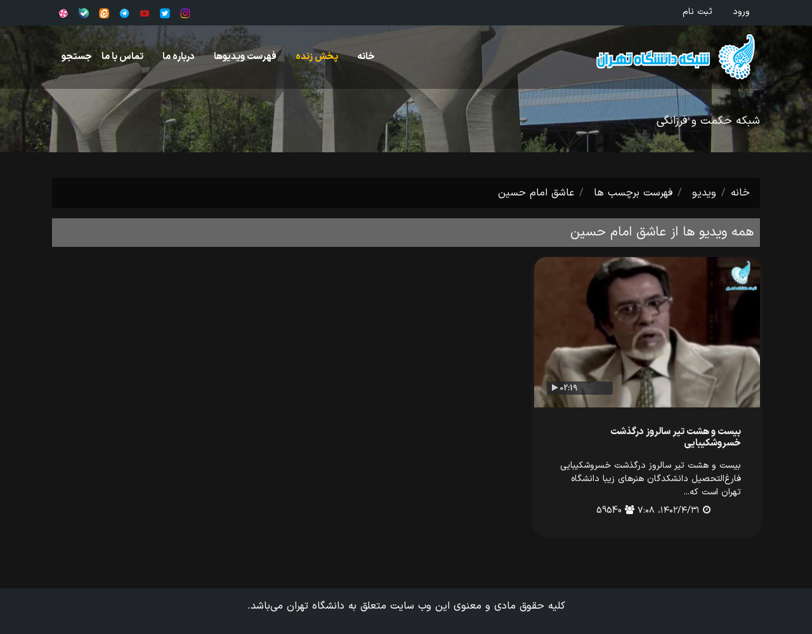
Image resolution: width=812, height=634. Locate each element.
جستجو (77, 57)
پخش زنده (317, 57)
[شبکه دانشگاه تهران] (664, 57)
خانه (366, 57)
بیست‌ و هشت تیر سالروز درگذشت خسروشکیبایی (675, 438)
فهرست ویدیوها (245, 57)
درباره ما (178, 57)
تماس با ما (122, 57)
